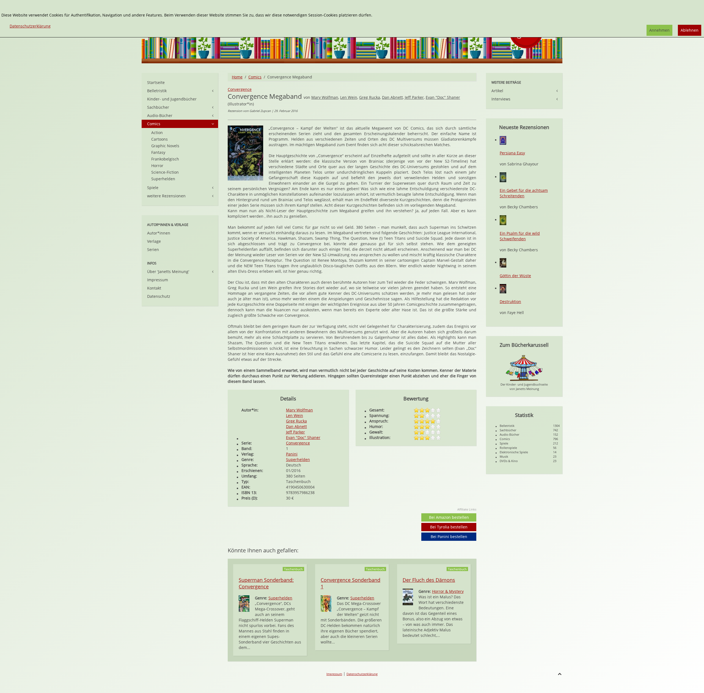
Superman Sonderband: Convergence (266, 583)
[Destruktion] (503, 288)
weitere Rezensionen (166, 195)
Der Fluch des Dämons (429, 580)
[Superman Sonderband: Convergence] (244, 603)
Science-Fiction (165, 172)
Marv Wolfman (324, 97)
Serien (153, 249)
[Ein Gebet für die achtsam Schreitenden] (503, 176)
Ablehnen (689, 30)
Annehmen (659, 30)
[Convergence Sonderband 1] (326, 603)
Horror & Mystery (448, 591)
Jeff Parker (414, 97)
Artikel (497, 90)
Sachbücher (158, 107)
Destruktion (510, 301)
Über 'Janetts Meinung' (168, 271)
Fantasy (158, 152)
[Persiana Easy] (503, 140)
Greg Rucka (369, 97)
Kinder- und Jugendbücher (172, 99)
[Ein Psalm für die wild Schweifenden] (503, 219)
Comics (255, 77)
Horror (157, 165)
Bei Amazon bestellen (449, 517)
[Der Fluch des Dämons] (408, 596)
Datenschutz (158, 296)
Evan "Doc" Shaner (443, 97)
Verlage (154, 241)
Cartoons (159, 139)
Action (157, 132)
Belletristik (157, 90)
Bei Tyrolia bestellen (449, 527)
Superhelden (298, 459)
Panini (292, 454)
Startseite (156, 82)
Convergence (240, 89)
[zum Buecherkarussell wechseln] (524, 367)
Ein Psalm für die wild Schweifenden (520, 236)
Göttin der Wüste (515, 275)
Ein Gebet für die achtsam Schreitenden (524, 193)
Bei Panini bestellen (449, 536)
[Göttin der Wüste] (503, 262)
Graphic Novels (165, 145)
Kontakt (154, 288)
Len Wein (348, 97)
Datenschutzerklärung (362, 674)
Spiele (152, 187)
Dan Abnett (392, 97)
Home (237, 77)
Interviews (500, 99)
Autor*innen (158, 233)
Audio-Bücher (159, 115)
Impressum (157, 279)
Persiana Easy (512, 152)
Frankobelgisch (165, 159)
